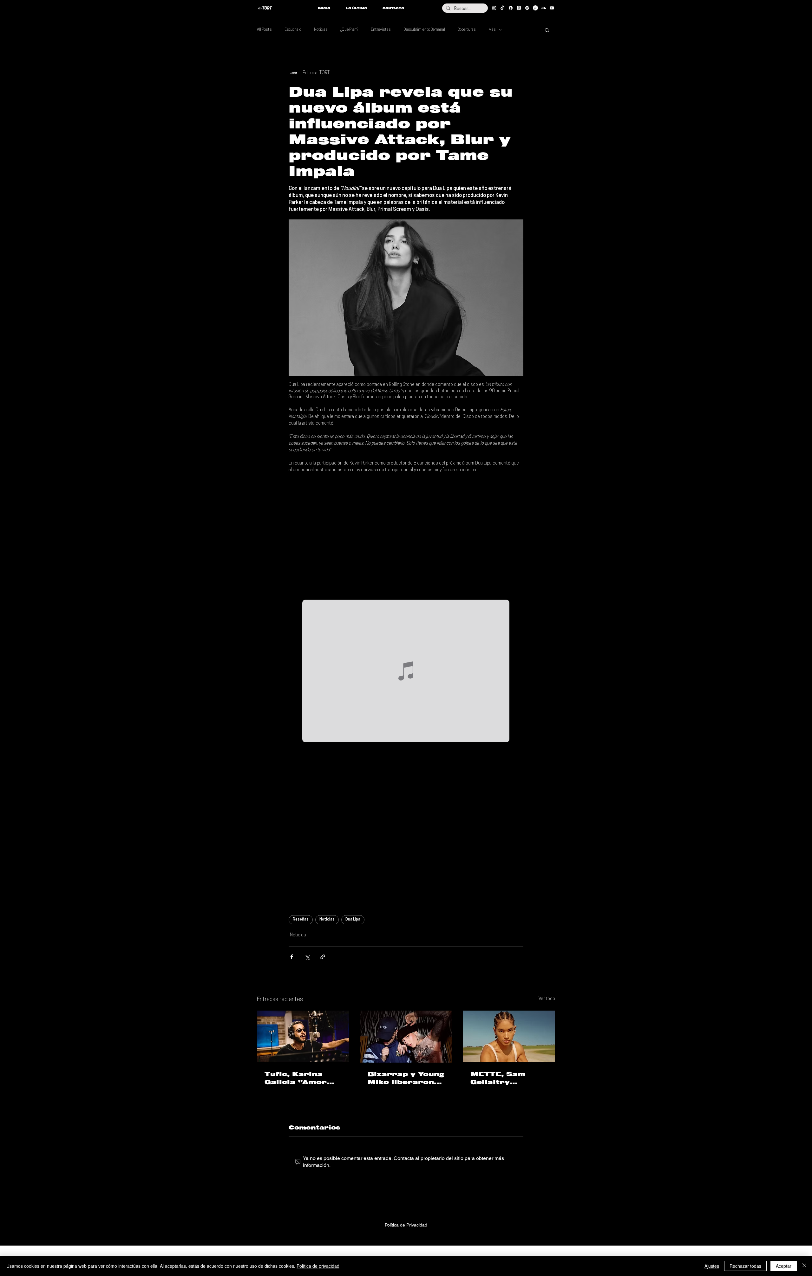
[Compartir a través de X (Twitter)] (307, 957)
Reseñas (301, 919)
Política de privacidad (318, 1266)
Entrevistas (381, 30)
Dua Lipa (352, 919)
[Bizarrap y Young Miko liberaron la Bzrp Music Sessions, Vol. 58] (406, 1037)
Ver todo (547, 999)
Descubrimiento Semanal (424, 30)
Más (492, 30)
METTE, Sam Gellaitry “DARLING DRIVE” (498, 1078)
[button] (547, 29)
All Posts (264, 30)
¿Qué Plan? (349, 30)
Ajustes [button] (711, 1266)
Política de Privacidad (406, 1224)
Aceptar (783, 1266)
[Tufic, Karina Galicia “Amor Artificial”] (303, 1036)
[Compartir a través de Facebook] (292, 957)
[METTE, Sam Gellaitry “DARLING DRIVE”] (509, 1036)
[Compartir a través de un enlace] (323, 957)
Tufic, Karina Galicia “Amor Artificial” (296, 1078)
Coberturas (467, 30)
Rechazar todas (745, 1266)
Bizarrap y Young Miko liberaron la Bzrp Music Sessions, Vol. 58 (406, 1078)
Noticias (321, 30)
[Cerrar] (804, 1266)
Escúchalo (293, 30)
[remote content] (406, 536)
